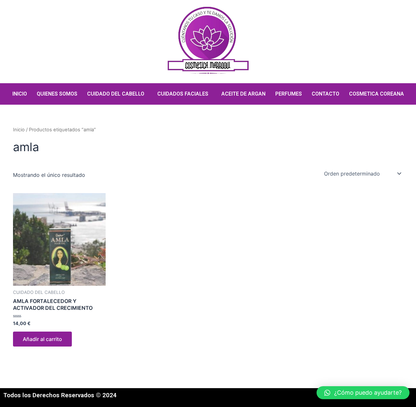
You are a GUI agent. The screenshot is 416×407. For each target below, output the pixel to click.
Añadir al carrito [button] (42, 339)
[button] (363, 392)
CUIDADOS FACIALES (182, 94)
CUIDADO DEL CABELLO (115, 94)
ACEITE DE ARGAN (243, 94)
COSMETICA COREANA (376, 94)
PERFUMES (288, 94)
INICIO (19, 94)
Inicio (19, 130)
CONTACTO (325, 94)
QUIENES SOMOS (57, 94)
